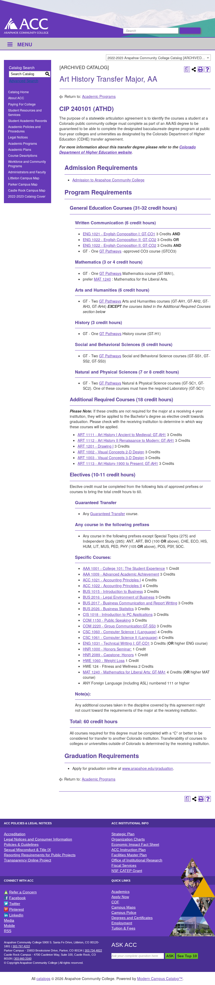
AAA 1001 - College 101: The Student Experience (124, 568)
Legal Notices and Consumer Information (38, 839)
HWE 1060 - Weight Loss (104, 660)
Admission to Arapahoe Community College (108, 179)
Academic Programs (22, 143)
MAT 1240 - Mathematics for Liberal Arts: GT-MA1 (124, 672)
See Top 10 (187, 956)
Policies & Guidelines (21, 844)
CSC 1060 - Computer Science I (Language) (120, 631)
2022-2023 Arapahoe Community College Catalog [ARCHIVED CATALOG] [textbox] (159, 57)
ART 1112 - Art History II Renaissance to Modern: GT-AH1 (126, 440)
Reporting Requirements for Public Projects (40, 855)
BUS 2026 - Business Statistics (108, 608)
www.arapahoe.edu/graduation (147, 768)
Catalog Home (18, 92)
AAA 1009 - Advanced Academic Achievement (121, 574)
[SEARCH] (190, 30)
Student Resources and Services (25, 112)
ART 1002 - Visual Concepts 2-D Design (111, 451)
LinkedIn (16, 915)
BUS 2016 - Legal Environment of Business (118, 597)
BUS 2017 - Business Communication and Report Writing (130, 602)
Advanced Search (23, 80)
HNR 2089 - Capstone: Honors (108, 654)
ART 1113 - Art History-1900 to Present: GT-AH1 (118, 463)
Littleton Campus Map (23, 178)
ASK (170, 956)
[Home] (26, 26)
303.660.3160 (22, 958)
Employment (121, 923)
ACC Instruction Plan (128, 850)
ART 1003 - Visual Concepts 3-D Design (111, 457)
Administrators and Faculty (27, 172)
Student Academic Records (27, 120)
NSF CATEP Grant (126, 871)
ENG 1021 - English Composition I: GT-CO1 (119, 233)
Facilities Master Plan (129, 855)
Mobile (9, 925)
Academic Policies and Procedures (24, 128)
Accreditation (14, 834)
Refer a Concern (23, 892)
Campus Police (123, 912)
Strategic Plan (123, 834)
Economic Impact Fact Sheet (135, 844)
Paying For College (22, 104)
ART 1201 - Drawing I (96, 446)
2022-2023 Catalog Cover (26, 196)
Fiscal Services (123, 865)
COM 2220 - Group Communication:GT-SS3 (119, 625)
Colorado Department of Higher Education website (127, 149)
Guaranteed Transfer (107, 513)
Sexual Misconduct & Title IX (27, 850)
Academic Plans (19, 149)
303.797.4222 (21, 946)
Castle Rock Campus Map (26, 190)
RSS (7, 931)
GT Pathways (110, 251)
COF (115, 902)
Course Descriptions (22, 155)
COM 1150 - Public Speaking (107, 620)
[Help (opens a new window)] (207, 69)
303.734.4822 (93, 950)
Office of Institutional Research (136, 860)
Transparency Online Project (27, 860)
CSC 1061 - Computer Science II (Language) (120, 637)
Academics (120, 891)
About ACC (16, 98)
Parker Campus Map (22, 184)
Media (9, 920)
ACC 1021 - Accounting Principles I (112, 579)
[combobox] (158, 57)
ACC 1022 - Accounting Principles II (112, 585)
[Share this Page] (194, 69)
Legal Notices (18, 137)
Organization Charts (128, 839)
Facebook (17, 898)
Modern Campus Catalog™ (159, 978)
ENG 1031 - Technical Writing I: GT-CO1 (116, 643)
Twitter (14, 903)
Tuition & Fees (123, 928)
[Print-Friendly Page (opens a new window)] (200, 69)
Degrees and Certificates (132, 918)
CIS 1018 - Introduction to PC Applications (118, 614)
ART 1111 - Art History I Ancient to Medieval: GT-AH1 (122, 434)
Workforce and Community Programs (27, 163)
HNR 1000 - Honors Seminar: (107, 649)
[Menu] (9, 44)
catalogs (43, 978)
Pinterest (16, 909)
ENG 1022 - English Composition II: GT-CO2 (119, 239)
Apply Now (120, 897)
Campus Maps (123, 907)
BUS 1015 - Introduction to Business (113, 591)
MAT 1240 (102, 279)
